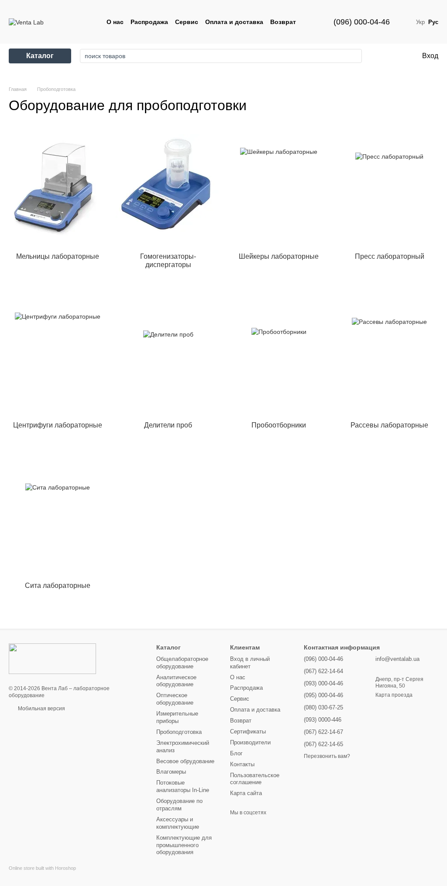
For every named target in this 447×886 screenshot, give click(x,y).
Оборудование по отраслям (179, 805)
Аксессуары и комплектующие (177, 823)
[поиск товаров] (353, 56)
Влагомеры (171, 771)
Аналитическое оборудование (176, 681)
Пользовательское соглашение (254, 779)
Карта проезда (394, 695)
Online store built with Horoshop (42, 868)
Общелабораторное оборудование (182, 663)
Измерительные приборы (177, 717)
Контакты (242, 764)
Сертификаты (248, 731)
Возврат (283, 21)
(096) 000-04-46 (362, 22)
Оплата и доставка (234, 21)
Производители (250, 742)
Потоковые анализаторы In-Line (182, 786)
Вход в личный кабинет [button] (250, 663)
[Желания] (378, 56)
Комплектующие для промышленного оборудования (184, 845)
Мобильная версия (41, 708)
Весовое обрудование (185, 761)
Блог (236, 753)
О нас (115, 21)
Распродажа (149, 21)
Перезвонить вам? (327, 756)
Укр (420, 22)
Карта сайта (246, 793)
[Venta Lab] (52, 658)
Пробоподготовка (179, 732)
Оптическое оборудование (174, 699)
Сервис (186, 21)
